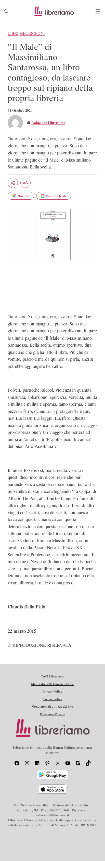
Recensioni (32, 33)
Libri (13, 33)
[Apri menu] (97, 11)
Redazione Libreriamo (48, 122)
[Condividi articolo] (13, 183)
